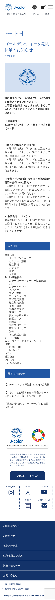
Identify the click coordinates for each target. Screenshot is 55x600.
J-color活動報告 (13, 277)
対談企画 (9, 356)
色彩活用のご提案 (13, 555)
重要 (11, 271)
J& (10, 283)
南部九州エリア (17, 328)
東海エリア (15, 312)
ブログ (28, 500)
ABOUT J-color (27, 476)
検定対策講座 (16, 302)
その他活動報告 (17, 334)
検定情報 (14, 264)
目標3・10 (15, 347)
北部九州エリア (17, 325)
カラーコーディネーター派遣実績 (27, 280)
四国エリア (15, 318)
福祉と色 (14, 289)
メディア (14, 267)
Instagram (11, 486)
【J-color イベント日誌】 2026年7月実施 (27, 384)
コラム (8, 353)
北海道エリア (16, 309)
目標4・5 (14, 350)
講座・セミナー (11, 565)
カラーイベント (17, 286)
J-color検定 (9, 535)
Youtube (44, 486)
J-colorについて (11, 526)
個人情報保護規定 (13, 584)
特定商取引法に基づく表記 (17, 589)
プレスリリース (13, 360)
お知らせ (9, 33)
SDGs (8, 344)
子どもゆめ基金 (13, 363)
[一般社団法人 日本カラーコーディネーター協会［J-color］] (16, 9)
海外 (11, 331)
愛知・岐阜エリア (19, 315)
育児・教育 (15, 293)
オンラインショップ (20, 258)
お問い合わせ (44, 500)
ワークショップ (17, 296)
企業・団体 (15, 306)
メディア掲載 (12, 338)
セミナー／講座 (17, 261)
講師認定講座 (16, 299)
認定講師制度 (10, 545)
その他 (19, 33)
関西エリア (15, 322)
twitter (28, 486)
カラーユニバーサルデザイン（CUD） (26, 341)
